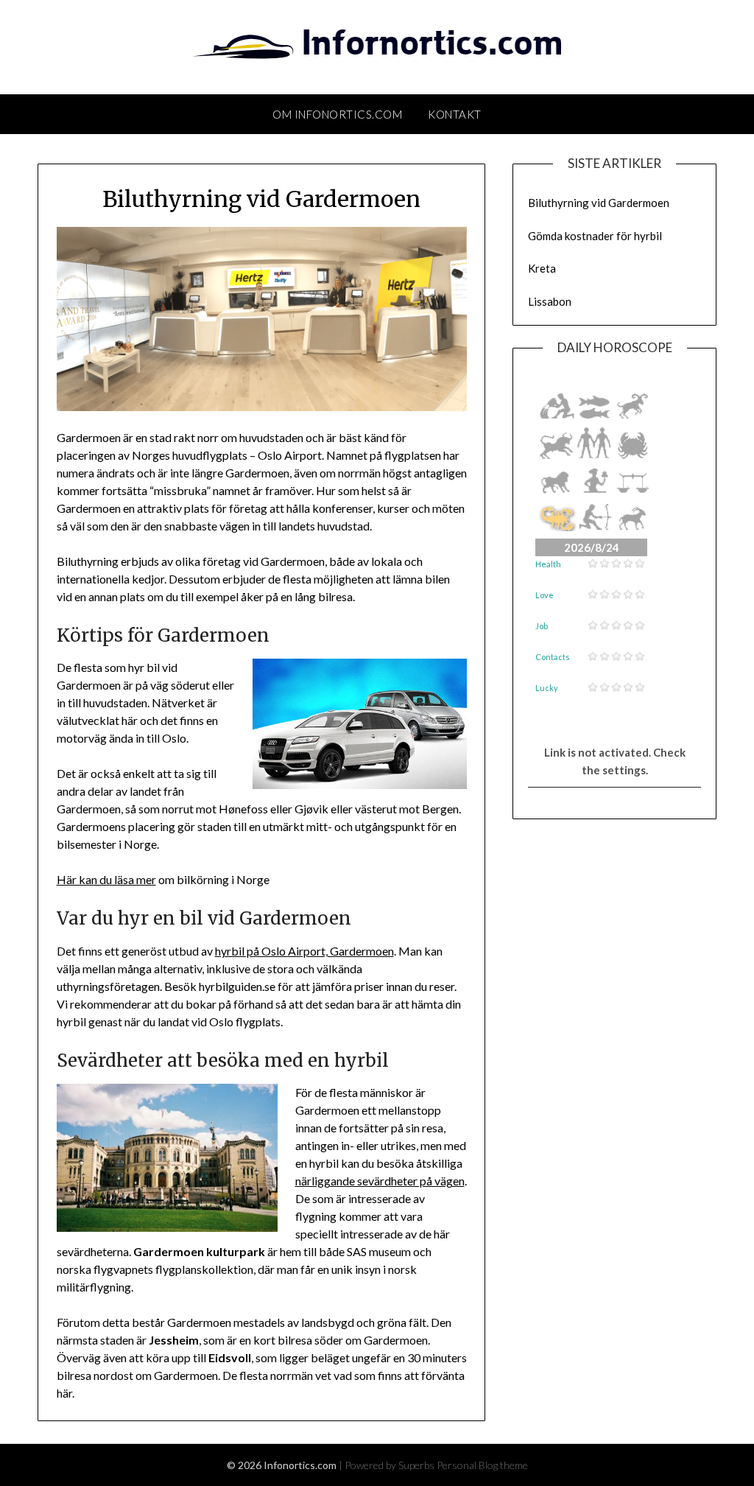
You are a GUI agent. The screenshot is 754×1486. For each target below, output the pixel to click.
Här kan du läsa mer (106, 879)
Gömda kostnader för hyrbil (595, 235)
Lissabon (549, 301)
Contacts (552, 657)
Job (541, 626)
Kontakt (455, 114)
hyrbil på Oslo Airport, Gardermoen (304, 951)
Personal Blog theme (482, 1465)
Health (548, 564)
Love (544, 595)
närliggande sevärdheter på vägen (380, 1181)
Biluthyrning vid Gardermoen (598, 202)
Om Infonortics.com (337, 114)
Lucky (546, 688)
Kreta (542, 268)
